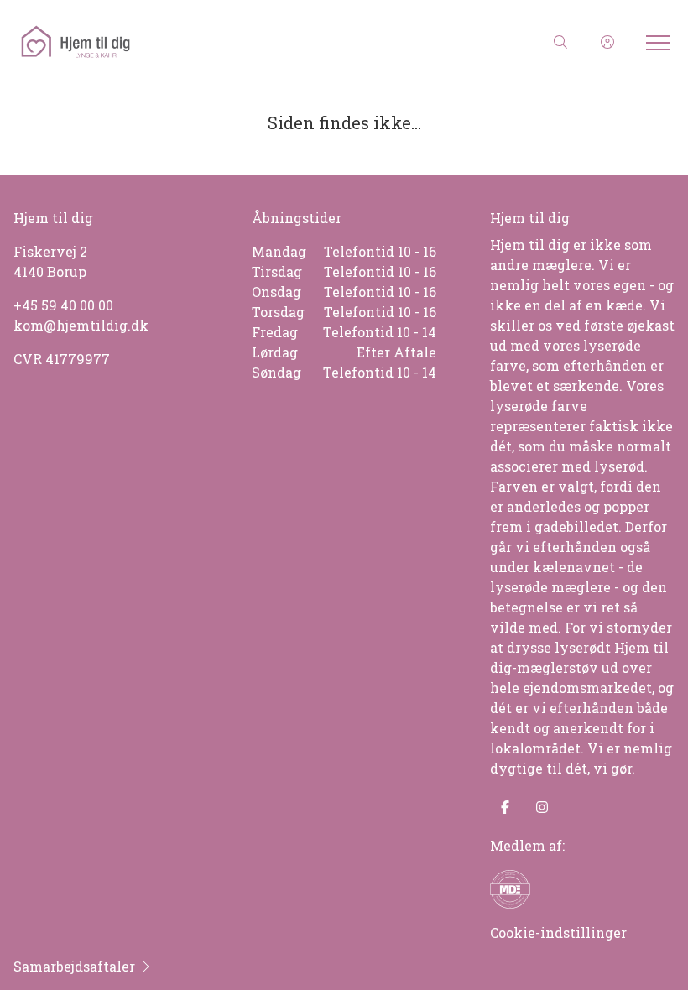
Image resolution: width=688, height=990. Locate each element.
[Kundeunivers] (607, 42)
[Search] (560, 42)
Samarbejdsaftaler (74, 966)
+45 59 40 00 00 (63, 305)
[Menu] (654, 42)
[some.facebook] (505, 807)
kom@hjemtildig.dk (81, 325)
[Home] (180, 42)
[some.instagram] (542, 807)
